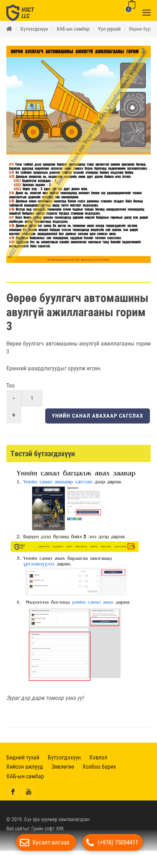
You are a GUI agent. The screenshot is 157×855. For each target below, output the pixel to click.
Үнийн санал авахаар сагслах (97, 420)
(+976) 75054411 (118, 842)
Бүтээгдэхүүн (34, 33)
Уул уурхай (109, 33)
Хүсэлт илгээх (50, 842)
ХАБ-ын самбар (73, 33)
